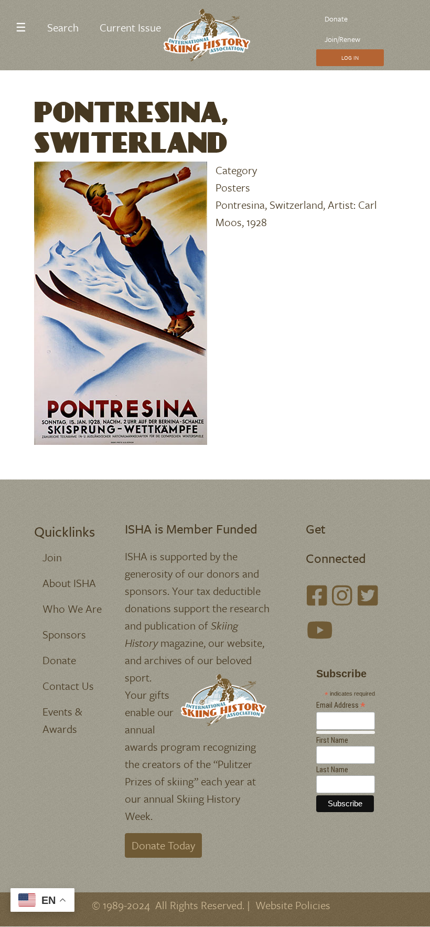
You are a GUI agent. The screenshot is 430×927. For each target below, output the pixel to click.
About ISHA (69, 583)
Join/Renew (342, 39)
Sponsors (64, 634)
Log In (350, 58)
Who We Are (72, 608)
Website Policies (292, 905)
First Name (332, 740)
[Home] (211, 35)
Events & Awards (62, 720)
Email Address (341, 705)
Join (52, 557)
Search (63, 27)
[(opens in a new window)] (317, 596)
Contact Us (68, 686)
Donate (336, 18)
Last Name (332, 769)
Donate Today (163, 845)
